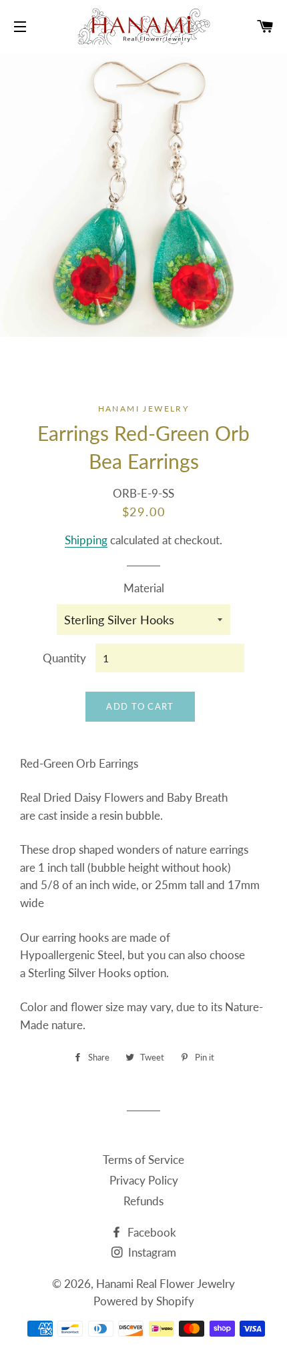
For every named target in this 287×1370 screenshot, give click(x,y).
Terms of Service (143, 1160)
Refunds (143, 1201)
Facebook (150, 1232)
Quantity (64, 658)
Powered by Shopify (143, 1301)
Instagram (150, 1252)
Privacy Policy (143, 1180)
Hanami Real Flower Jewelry (165, 1284)
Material (143, 588)
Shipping (86, 540)
